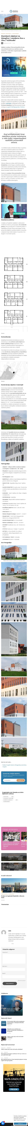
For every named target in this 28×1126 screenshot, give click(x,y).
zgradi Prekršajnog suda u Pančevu (16, 107)
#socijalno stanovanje (8, 798)
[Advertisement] (13, 246)
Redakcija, (6, 43)
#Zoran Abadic (6, 801)
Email (3, 973)
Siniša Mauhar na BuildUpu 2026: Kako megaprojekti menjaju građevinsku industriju (11, 1009)
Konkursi (17, 864)
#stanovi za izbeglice (8, 799)
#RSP (12, 796)
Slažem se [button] (20, 1123)
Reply (13, 943)
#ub (16, 799)
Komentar (5, 952)
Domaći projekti (6, 33)
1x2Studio (8, 103)
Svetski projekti (14, 855)
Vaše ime (4, 966)
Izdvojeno (15, 33)
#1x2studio (5, 796)
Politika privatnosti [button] (21, 1120)
